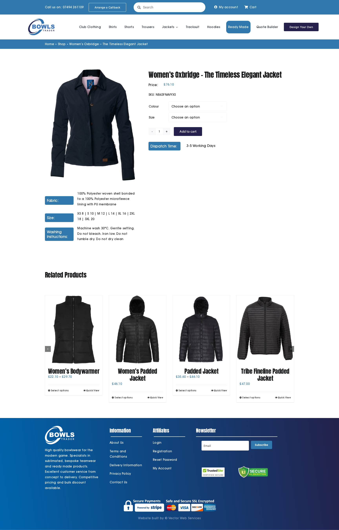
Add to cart (188, 131)
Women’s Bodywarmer (73, 371)
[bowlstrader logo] (41, 18)
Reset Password (165, 460)
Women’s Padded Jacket (137, 375)
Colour (154, 106)
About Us (116, 442)
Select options (60, 390)
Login (157, 442)
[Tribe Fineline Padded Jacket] (265, 329)
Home (49, 44)
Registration (162, 451)
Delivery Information (126, 465)
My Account (162, 468)
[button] (48, 349)
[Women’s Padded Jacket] (137, 329)
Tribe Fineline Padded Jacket (265, 375)
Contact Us (118, 482)
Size (152, 117)
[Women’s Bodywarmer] (73, 329)
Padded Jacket (201, 371)
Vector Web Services (185, 518)
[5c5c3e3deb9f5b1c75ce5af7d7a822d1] (92, 125)
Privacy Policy (120, 473)
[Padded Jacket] (201, 329)
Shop (62, 44)
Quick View (92, 390)
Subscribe (261, 445)
